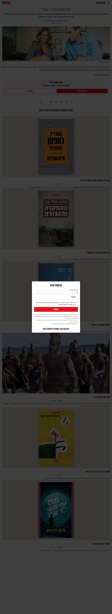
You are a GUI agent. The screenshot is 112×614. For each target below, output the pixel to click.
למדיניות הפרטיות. (69, 318)
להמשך (56, 309)
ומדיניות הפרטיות (73, 322)
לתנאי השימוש (39, 320)
